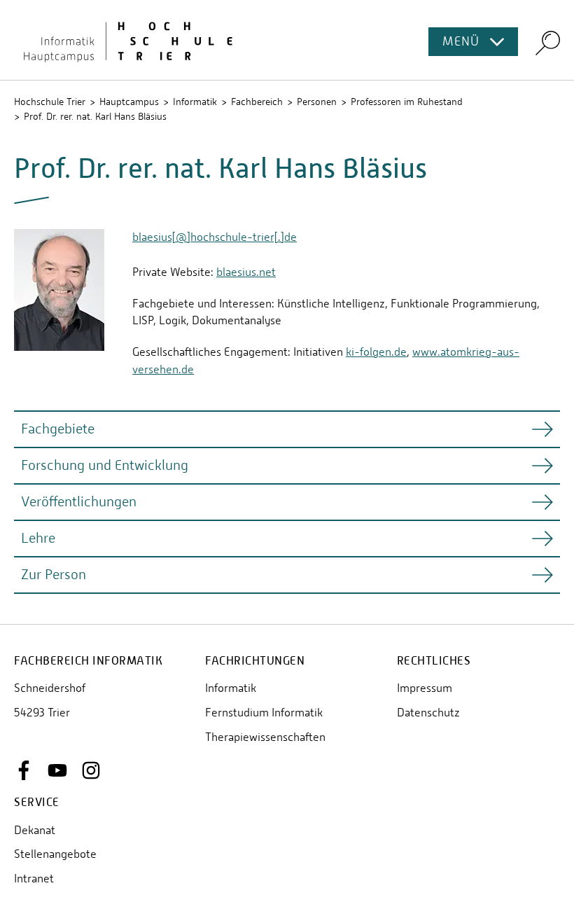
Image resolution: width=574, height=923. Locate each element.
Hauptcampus (129, 101)
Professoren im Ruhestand (407, 101)
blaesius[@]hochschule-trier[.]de (214, 237)
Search (548, 42)
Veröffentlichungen (78, 502)
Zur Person (53, 575)
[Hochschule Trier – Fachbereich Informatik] (287, 40)
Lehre (38, 538)
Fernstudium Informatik (264, 712)
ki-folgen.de (376, 352)
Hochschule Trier (49, 101)
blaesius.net (246, 272)
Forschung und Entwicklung (104, 465)
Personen (317, 101)
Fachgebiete (57, 429)
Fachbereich (257, 101)
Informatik (195, 101)
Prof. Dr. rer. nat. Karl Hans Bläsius (95, 116)
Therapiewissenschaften (265, 737)
